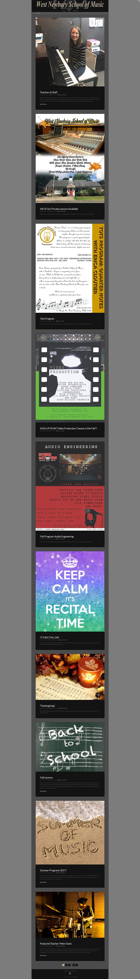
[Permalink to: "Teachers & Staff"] (70, 52)
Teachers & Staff (48, 92)
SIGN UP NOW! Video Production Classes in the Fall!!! (68, 428)
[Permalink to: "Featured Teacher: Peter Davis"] (70, 915)
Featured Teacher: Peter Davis (56, 943)
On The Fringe (73, 976)
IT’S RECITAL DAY (49, 637)
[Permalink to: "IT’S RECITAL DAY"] (70, 591)
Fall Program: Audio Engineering (57, 536)
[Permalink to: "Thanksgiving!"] (70, 677)
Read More (43, 104)
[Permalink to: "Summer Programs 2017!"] (70, 832)
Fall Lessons (46, 777)
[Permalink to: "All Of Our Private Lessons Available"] (70, 158)
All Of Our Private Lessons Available (59, 208)
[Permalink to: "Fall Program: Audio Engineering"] (70, 486)
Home (65, 971)
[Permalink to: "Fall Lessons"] (70, 747)
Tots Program (47, 318)
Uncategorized (62, 94)
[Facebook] (70, 973)
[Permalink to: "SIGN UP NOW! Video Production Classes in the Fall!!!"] (70, 378)
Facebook (73, 971)
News (69, 971)
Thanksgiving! (47, 705)
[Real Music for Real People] (70, 4)
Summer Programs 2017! (53, 870)
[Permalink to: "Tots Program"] (70, 268)
